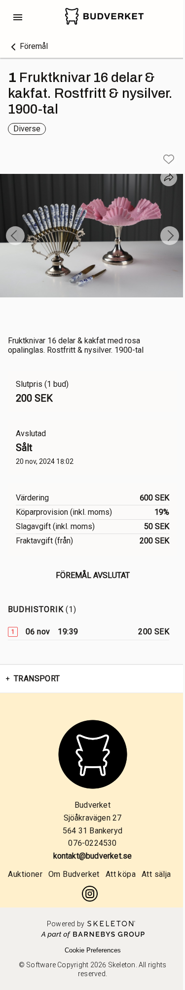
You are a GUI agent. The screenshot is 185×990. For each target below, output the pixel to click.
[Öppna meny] (18, 17)
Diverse (26, 128)
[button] (28, 46)
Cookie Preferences (93, 950)
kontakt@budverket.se (92, 856)
